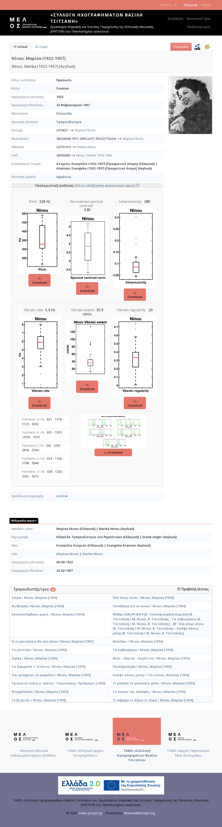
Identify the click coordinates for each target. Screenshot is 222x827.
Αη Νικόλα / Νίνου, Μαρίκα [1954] (37, 606)
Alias (14, 545)
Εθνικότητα (19, 113)
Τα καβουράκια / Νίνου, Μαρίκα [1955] (143, 650)
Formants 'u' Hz (33, 458)
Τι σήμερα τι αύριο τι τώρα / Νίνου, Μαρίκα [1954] (153, 700)
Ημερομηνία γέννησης (27, 97)
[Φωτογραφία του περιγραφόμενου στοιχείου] (190, 105)
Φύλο (15, 88)
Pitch (33, 202)
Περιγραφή (19, 537)
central (62, 496)
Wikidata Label (21, 529)
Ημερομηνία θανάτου (27, 105)
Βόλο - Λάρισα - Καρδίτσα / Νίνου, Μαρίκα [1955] (151, 658)
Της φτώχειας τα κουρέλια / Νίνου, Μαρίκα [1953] (51, 675)
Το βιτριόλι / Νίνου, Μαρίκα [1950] (38, 700)
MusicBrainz (19, 139)
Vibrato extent (82, 310)
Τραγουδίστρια (69, 122)
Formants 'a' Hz (33, 419)
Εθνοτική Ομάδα (23, 177)
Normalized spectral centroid (86, 204)
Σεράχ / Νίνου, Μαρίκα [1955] (34, 658)
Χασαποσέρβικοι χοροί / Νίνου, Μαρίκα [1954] (48, 614)
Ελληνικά (190, 5)
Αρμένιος (63, 177)
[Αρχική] (30, 22)
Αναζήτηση (175, 18)
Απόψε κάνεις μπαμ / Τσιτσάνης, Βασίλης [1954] (151, 675)
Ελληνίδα (64, 113)
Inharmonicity (130, 202)
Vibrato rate (33, 310)
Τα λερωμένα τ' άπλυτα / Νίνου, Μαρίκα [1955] (48, 666)
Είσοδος (166, 5)
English (206, 5)
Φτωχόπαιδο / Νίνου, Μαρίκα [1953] (40, 692)
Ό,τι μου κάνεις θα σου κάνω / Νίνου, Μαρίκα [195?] (52, 641)
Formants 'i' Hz (32, 445)
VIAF (14, 155)
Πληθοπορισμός (199, 27)
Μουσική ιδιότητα (24, 122)
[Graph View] (207, 46)
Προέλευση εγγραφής (27, 496)
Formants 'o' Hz (33, 471)
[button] (137, 185)
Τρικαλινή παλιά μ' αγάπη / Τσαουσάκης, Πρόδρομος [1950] (58, 683)
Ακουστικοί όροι (199, 18)
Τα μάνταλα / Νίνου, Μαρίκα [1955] (39, 650)
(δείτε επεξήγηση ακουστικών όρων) (105, 185)
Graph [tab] (43, 47)
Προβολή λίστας (194, 589)
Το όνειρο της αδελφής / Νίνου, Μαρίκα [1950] (149, 692)
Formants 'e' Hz (33, 432)
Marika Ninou (86, 147)
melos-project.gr (91, 813)
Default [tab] (22, 47)
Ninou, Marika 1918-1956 (94, 155)
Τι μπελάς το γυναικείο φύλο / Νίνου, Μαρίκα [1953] (154, 683)
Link (14, 554)
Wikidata (17, 147)
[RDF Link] (197, 46)
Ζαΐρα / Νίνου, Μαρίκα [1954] (34, 598)
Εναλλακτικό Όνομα (25, 164)
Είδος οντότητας (23, 80)
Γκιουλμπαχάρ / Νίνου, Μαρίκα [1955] (142, 666)
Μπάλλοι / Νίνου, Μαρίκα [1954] (138, 641)
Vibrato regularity (131, 310)
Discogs (17, 130)
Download (39, 282)
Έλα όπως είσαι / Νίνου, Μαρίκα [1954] (143, 598)
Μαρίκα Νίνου (85, 130)
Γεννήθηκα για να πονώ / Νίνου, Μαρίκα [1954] (149, 606)
